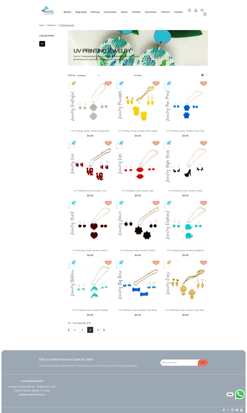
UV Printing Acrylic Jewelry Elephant (185, 250)
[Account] (195, 10)
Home (41, 25)
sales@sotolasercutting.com (32, 394)
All (42, 43)
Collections (110, 12)
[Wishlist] (202, 10)
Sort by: (72, 75)
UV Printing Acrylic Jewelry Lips (138, 190)
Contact (136, 12)
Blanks (67, 12)
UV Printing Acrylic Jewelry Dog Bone (138, 310)
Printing (95, 12)
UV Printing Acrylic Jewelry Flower (137, 250)
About (124, 12)
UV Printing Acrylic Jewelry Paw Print (185, 131)
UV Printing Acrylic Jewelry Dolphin (90, 310)
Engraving (81, 12)
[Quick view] (108, 86)
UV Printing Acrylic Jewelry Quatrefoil (90, 131)
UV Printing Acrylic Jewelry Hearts (90, 250)
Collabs (178, 12)
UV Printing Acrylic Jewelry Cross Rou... (185, 310)
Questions (151, 12)
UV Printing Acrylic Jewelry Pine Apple (137, 131)
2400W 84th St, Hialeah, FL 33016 (32, 390)
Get (203, 362)
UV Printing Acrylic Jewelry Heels (185, 190)
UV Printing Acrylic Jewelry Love (90, 190)
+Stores (165, 12)
